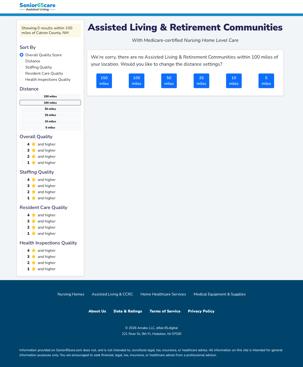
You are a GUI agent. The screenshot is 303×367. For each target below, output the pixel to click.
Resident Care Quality (44, 73)
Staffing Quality (38, 67)
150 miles (50, 96)
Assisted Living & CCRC (112, 294)
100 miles (50, 103)
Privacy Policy (201, 311)
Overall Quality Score (43, 55)
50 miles (50, 109)
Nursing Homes (71, 294)
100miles (136, 80)
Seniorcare (37, 5)
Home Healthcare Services (163, 294)
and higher (41, 144)
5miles (266, 80)
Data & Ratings (128, 311)
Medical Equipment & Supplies (220, 294)
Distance (32, 61)
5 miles (50, 127)
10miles (234, 80)
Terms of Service (165, 311)
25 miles (50, 115)
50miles (169, 80)
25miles (201, 80)
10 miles (50, 121)
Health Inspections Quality (48, 79)
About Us (97, 311)
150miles (104, 80)
